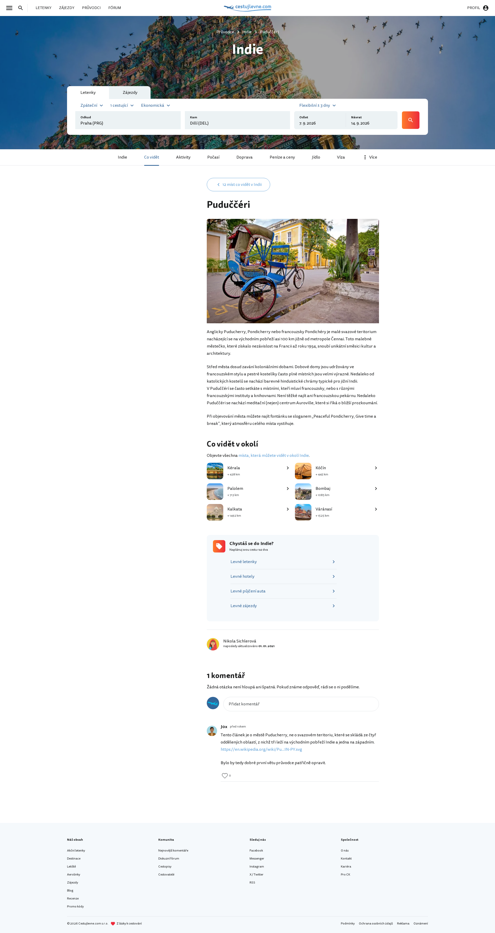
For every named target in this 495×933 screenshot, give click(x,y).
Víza (341, 157)
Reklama (403, 923)
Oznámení (421, 923)
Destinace (73, 858)
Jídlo (316, 157)
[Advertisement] (155, 218)
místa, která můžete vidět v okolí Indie (273, 455)
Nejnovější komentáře (173, 850)
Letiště (71, 866)
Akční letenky (76, 850)
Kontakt (346, 858)
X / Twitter (256, 874)
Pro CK (345, 874)
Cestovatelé (166, 874)
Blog (70, 890)
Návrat (356, 117)
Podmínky (348, 923)
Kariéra (346, 866)
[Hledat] (22, 8)
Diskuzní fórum (168, 858)
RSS (252, 882)
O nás (345, 850)
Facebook (256, 850)
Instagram (257, 866)
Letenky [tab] (88, 92)
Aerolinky (73, 874)
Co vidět (151, 157)
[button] (92, 105)
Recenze (73, 898)
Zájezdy (72, 882)
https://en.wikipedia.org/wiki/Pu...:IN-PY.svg (261, 749)
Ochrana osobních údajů (376, 923)
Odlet (303, 117)
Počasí (213, 157)
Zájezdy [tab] (130, 92)
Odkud (85, 117)
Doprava (244, 157)
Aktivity (183, 157)
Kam (193, 117)
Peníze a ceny (282, 157)
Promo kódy (75, 906)
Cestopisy (164, 866)
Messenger (257, 858)
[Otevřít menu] (10, 8)
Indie (122, 157)
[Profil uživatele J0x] (212, 731)
